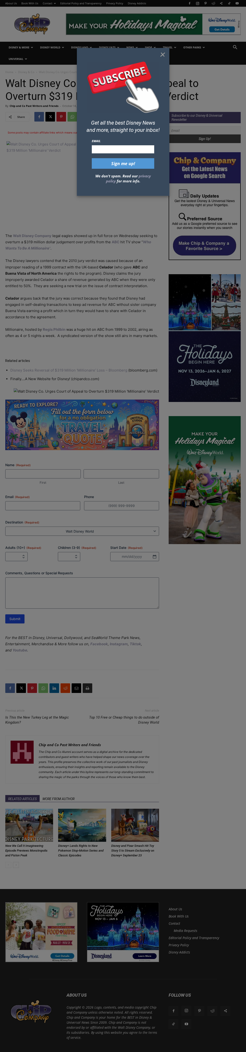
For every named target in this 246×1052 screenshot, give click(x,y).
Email (96, 141)
